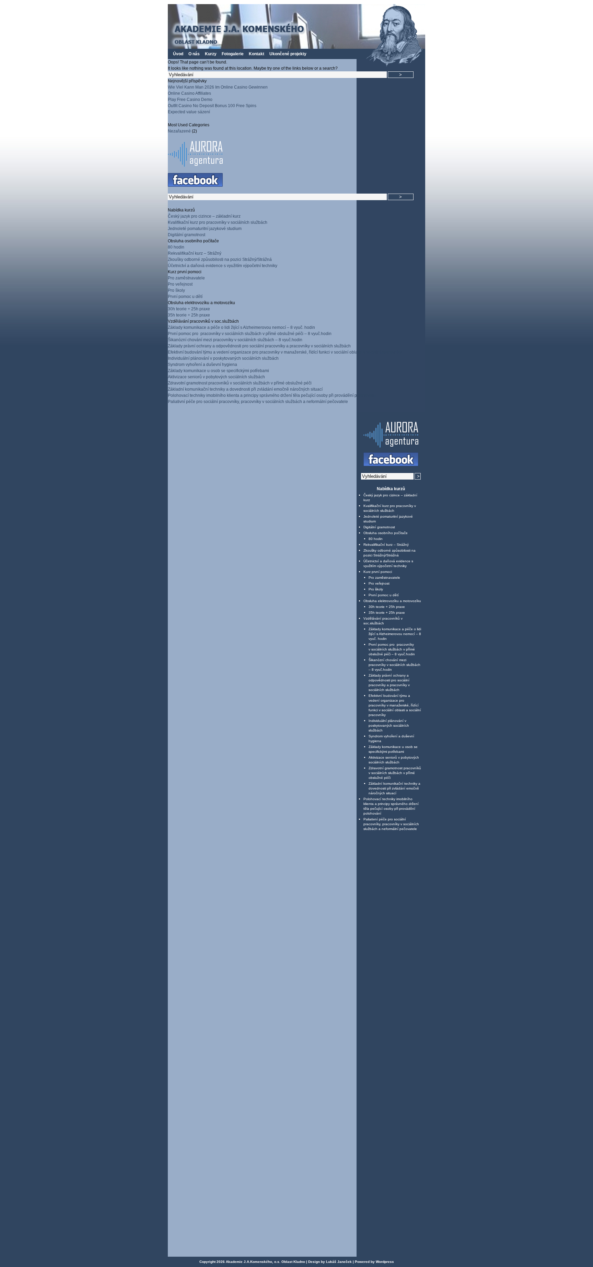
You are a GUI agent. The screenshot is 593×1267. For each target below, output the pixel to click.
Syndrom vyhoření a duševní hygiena (202, 364)
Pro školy (176, 290)
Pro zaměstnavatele (186, 278)
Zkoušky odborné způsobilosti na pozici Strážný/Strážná (220, 259)
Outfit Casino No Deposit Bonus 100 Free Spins (212, 105)
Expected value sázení (189, 112)
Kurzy (211, 53)
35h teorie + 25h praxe (189, 315)
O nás (194, 53)
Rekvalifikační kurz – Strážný (194, 253)
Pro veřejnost (180, 284)
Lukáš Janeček (339, 1262)
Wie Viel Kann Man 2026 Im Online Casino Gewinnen (218, 87)
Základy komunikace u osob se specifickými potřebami (218, 370)
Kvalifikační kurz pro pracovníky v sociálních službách (217, 222)
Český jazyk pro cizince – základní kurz (204, 216)
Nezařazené (179, 131)
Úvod (178, 53)
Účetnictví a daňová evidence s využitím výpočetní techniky (222, 265)
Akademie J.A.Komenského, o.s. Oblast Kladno (265, 1262)
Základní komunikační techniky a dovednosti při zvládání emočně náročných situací (245, 389)
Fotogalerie (233, 53)
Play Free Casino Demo (190, 99)
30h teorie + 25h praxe (189, 309)
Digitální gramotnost (186, 234)
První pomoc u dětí (185, 296)
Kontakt (256, 53)
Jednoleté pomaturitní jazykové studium (205, 228)
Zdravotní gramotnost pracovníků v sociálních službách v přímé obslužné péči (240, 383)
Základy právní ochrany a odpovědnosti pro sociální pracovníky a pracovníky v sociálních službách (259, 346)
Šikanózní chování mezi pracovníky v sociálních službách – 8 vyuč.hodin (235, 339)
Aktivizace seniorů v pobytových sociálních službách (216, 377)
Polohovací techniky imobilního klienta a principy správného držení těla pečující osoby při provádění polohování (271, 395)
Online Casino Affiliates (189, 93)
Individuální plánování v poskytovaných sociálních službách (223, 358)
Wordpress (385, 1262)
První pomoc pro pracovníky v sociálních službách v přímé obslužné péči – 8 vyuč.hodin (250, 333)
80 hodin (176, 247)
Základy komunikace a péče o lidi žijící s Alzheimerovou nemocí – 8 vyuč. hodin (241, 327)
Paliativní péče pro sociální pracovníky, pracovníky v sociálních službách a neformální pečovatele (258, 401)
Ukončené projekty (287, 53)
